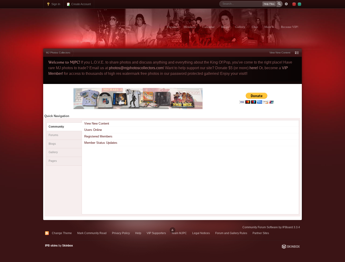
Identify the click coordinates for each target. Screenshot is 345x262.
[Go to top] (172, 230)
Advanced (286, 4)
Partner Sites (261, 233)
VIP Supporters (156, 233)
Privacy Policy (121, 233)
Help (138, 233)
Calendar (208, 27)
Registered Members (98, 136)
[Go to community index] (84, 24)
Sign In (55, 4)
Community (56, 126)
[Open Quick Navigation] (297, 53)
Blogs (225, 27)
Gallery (240, 27)
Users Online (93, 130)
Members (190, 27)
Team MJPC (179, 233)
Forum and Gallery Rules (231, 233)
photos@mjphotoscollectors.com (136, 68)
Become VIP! (289, 27)
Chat (255, 27)
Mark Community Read (92, 233)
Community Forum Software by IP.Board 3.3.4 (271, 227)
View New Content (279, 52)
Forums (172, 27)
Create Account (81, 4)
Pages (53, 161)
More (268, 27)
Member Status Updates (100, 142)
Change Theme (62, 233)
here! (253, 68)
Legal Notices (201, 233)
